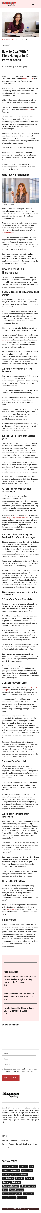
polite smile (11, 909)
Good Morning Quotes (11, 1170)
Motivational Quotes (19, 1174)
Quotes (5, 1182)
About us (5, 1141)
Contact (14, 1141)
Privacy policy (8, 1144)
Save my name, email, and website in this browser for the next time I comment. (20, 1070)
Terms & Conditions (23, 1144)
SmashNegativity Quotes (12, 1194)
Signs (5, 1190)
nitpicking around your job (17, 517)
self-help (31, 1186)
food (31, 1166)
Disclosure (23, 1141)
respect (29, 110)
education (23, 1166)
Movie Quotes (8, 1178)
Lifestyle (6, 46)
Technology (22, 1198)
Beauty (5, 1166)
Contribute (6, 1147)
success (12, 1198)
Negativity (19, 1178)
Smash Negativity (16, 1190)
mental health (28, 79)
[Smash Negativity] (8, 4)
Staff (5, 985)
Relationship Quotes (10, 1186)
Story (35, 1144)
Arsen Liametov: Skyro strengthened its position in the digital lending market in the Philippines (20, 979)
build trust (6, 340)
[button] (33, 4)
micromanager (8, 232)
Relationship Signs (21, 67)
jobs (30, 1170)
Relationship (9, 67)
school (23, 1186)
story (5, 1198)
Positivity (29, 1178)
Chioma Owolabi (22, 40)
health (24, 1170)
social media (28, 1194)
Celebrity (13, 1166)
